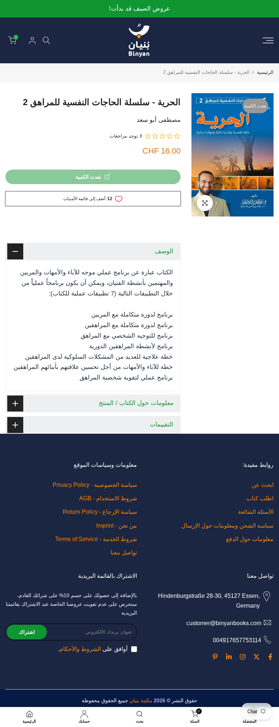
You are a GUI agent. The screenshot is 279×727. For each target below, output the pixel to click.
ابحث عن (263, 485)
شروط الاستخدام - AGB (108, 498)
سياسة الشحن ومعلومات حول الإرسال (227, 526)
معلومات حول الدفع (250, 539)
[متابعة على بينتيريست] (215, 656)
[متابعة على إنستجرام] (242, 656)
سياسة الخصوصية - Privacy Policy (95, 485)
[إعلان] (139, 9)
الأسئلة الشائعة (256, 512)
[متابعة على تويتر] (256, 656)
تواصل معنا (123, 552)
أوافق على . (93, 649)
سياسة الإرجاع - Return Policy (100, 512)
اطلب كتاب (260, 498)
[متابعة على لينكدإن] (229, 656)
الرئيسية (265, 72)
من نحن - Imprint (116, 526)
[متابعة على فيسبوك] (270, 656)
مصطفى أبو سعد (159, 119)
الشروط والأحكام (80, 649)
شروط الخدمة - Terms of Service (96, 539)
